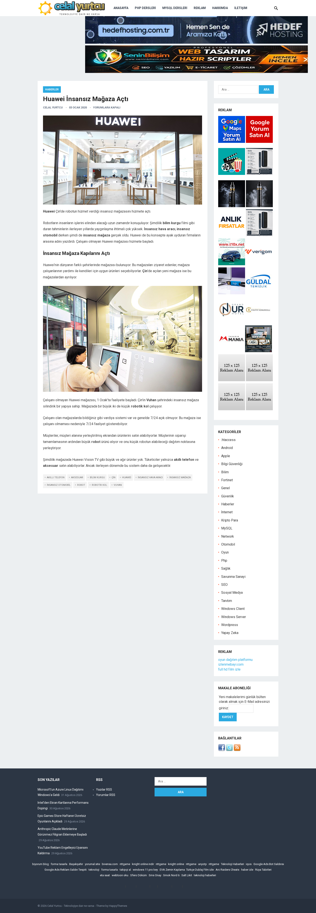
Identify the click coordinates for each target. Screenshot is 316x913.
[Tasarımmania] (231, 351)
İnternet (227, 512)
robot (81, 485)
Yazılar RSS (104, 789)
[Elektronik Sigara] (232, 206)
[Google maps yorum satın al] (232, 142)
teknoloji (94, 869)
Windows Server (233, 617)
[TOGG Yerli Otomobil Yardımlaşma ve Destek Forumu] (231, 264)
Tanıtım (226, 601)
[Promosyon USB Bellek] (231, 293)
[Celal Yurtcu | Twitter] (229, 750)
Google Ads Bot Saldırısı (268, 864)
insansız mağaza (180, 477)
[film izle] (232, 174)
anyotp (202, 864)
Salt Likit (186, 875)
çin (113, 477)
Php (224, 560)
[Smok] (259, 206)
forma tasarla (59, 864)
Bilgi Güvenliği (231, 464)
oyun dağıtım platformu (235, 660)
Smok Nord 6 (171, 875)
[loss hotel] (258, 351)
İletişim (240, 8)
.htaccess (228, 440)
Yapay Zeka (229, 633)
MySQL (226, 528)
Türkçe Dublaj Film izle (200, 869)
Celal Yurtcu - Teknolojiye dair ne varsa (70, 905)
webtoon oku (120, 875)
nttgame (125, 864)
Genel (225, 488)
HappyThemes (118, 905)
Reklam (200, 8)
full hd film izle (229, 669)
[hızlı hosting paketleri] (196, 42)
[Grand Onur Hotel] (231, 322)
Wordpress (229, 625)
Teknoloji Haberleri (232, 864)
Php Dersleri (145, 8)
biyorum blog (40, 864)
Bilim (225, 472)
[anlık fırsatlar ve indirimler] (232, 235)
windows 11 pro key (145, 869)
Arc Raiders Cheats (227, 869)
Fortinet (227, 480)
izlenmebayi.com (231, 664)
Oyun (225, 552)
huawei (126, 477)
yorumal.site (92, 864)
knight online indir (143, 864)
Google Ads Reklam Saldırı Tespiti (65, 869)
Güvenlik (227, 496)
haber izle (247, 869)
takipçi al (125, 869)
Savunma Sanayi (233, 577)
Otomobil (228, 544)
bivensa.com (110, 864)
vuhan (118, 485)
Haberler (52, 89)
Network (227, 536)
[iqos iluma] (259, 174)
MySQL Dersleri (174, 8)
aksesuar (77, 477)
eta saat (105, 875)
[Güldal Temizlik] (258, 293)
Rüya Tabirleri (263, 869)
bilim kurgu (97, 477)
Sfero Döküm (138, 875)
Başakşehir (76, 864)
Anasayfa (121, 8)
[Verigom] (258, 264)
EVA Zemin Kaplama (172, 869)
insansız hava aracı (150, 477)
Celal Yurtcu (53, 107)
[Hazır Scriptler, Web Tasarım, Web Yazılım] (196, 72)
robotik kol (99, 485)
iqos (249, 864)
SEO (224, 585)
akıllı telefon (55, 477)
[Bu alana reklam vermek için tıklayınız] (231, 380)
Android (227, 448)
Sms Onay (155, 875)
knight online (176, 864)
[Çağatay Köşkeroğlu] (258, 322)
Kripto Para (229, 520)
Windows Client (233, 609)
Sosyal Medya (232, 593)
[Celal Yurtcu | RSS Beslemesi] (237, 750)
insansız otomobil (59, 485)
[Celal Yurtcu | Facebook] (221, 750)
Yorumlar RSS (105, 795)
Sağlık (225, 568)
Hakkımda (220, 8)
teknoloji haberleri (205, 875)
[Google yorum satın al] (259, 142)
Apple (225, 456)
